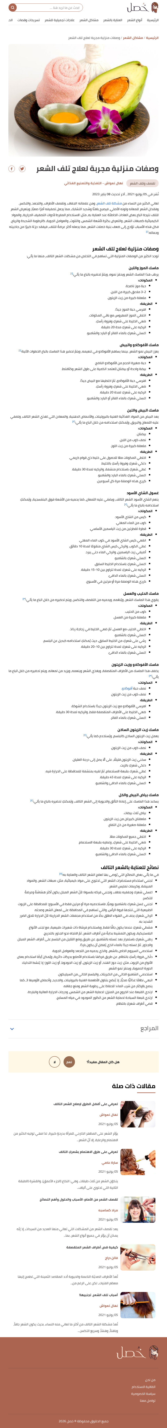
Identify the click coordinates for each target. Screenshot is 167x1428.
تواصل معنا (147, 1401)
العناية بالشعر (112, 20)
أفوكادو (127, 688)
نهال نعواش (109, 1115)
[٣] (24, 598)
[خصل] (142, 7)
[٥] (60, 873)
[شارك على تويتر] (22, 169)
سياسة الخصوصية (143, 1394)
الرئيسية (153, 20)
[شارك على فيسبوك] (11, 169)
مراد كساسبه (108, 1210)
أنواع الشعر (134, 20)
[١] (147, 231)
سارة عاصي (110, 1163)
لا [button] (55, 1062)
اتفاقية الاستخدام (143, 1387)
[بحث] (13, 7)
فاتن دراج (111, 1258)
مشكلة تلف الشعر (109, 203)
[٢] (73, 421)
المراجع (150, 1028)
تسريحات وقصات (29, 20)
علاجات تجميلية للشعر (60, 20)
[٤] (85, 735)
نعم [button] (69, 1062)
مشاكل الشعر (88, 20)
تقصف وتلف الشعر (142, 183)
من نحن (150, 1380)
